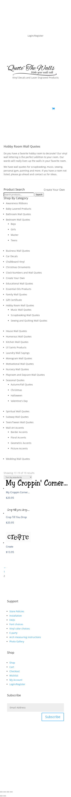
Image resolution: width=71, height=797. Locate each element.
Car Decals (12, 256)
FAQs (12, 620)
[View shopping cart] (53, 108)
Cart (11, 667)
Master (14, 234)
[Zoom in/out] (1, 791)
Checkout (14, 671)
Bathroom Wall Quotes (18, 214)
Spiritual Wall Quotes (17, 411)
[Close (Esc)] (11, 791)
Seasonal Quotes (15, 380)
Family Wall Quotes (16, 294)
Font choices (16, 624)
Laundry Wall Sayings (18, 352)
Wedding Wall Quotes (18, 458)
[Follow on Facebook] (41, 119)
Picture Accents (19, 448)
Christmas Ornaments (18, 267)
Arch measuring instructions (25, 637)
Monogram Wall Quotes (19, 358)
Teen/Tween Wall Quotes (20, 422)
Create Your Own (54, 190)
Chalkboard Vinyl (15, 261)
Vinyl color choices (19, 628)
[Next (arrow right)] (4, 795)
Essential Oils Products (18, 289)
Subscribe (52, 717)
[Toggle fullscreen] (4, 791)
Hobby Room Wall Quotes (20, 305)
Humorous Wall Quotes (19, 336)
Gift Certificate (14, 299)
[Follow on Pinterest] (54, 119)
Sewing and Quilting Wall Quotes (29, 320)
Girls (13, 229)
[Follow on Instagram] (61, 119)
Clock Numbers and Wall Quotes (24, 272)
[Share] (8, 791)
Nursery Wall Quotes (17, 369)
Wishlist (13, 675)
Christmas (16, 390)
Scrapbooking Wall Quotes (25, 315)
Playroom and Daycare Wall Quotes (25, 374)
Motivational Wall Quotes (20, 363)
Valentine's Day (19, 400)
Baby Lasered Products (18, 208)
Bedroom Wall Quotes (18, 219)
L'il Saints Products (16, 347)
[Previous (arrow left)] (1, 795)
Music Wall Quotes (21, 309)
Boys (13, 223)
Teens (14, 240)
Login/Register (17, 684)
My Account (15, 679)
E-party (13, 632)
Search (39, 194)
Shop (12, 662)
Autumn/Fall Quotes (22, 384)
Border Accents (19, 432)
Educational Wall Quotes (19, 283)
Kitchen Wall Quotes (17, 342)
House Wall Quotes (16, 331)
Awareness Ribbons (17, 203)
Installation (15, 615)
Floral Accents (18, 437)
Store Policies (16, 611)
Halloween (16, 395)
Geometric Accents (21, 443)
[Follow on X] (48, 119)
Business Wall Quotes (18, 250)
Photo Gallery (16, 641)
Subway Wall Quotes (17, 416)
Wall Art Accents (15, 427)
